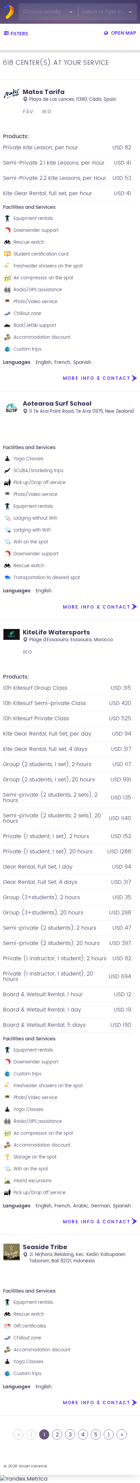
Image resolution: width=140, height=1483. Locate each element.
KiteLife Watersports (56, 632)
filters (19, 34)
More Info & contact (97, 379)
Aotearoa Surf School (57, 403)
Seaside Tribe (45, 1247)
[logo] (9, 12)
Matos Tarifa (44, 92)
